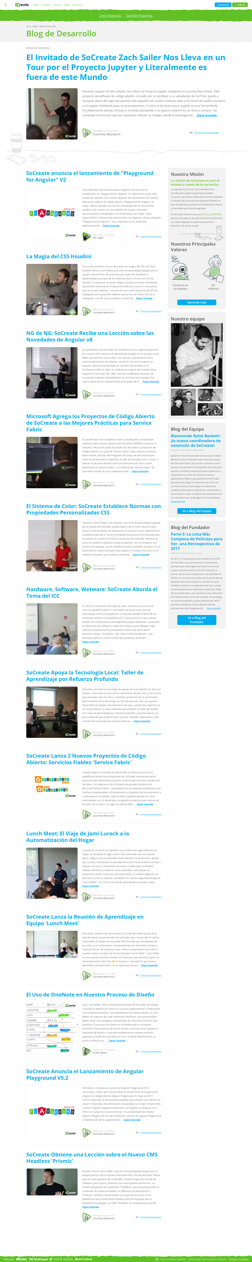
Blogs (35, 26)
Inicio (35, 4)
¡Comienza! (223, 4)
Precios (58, 4)
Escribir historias (139, 15)
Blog (67, 4)
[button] (197, 355)
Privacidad (233, 1259)
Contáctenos (244, 1259)
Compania (77, 4)
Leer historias (110, 15)
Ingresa (241, 4)
